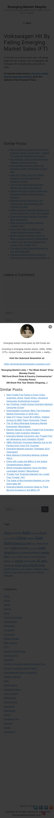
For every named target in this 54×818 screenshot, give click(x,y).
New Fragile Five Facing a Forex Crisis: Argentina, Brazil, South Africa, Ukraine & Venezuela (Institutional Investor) (27, 398)
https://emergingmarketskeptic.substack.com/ (27, 364)
